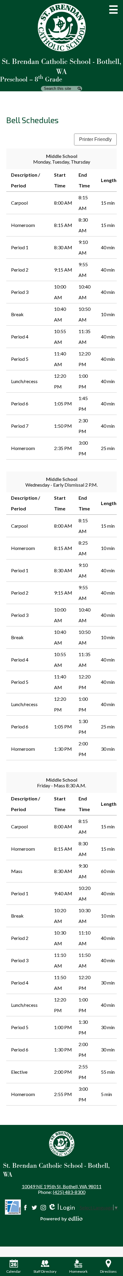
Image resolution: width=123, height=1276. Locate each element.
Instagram (43, 1207)
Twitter (34, 1207)
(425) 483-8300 (69, 1192)
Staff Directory (44, 1271)
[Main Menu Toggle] (113, 9)
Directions (108, 1271)
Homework (78, 1271)
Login (61, 1207)
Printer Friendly (95, 139)
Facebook (25, 1207)
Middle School (61, 156)
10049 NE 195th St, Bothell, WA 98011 (62, 1186)
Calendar (13, 1271)
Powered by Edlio (61, 1219)
